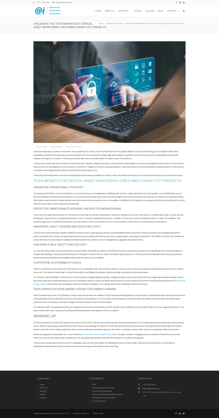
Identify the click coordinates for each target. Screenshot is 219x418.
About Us (110, 11)
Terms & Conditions (81, 413)
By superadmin (58, 147)
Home (98, 11)
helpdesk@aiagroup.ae (64, 2)
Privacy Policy (98, 413)
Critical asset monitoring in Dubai (96, 334)
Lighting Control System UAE (103, 398)
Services (123, 11)
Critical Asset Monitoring (102, 391)
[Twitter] (180, 2)
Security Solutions (99, 401)
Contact (171, 11)
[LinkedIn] (184, 2)
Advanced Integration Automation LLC (49, 413)
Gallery (149, 11)
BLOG (160, 11)
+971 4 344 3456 (43, 2)
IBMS (94, 384)
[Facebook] (176, 2)
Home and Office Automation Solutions (107, 394)
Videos (138, 11)
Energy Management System (103, 388)
